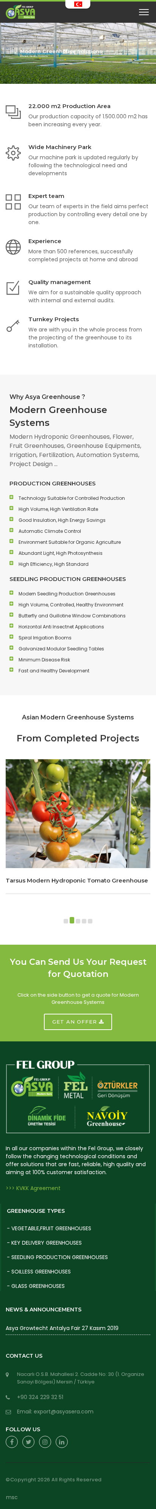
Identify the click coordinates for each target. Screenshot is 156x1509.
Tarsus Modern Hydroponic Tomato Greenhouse (77, 880)
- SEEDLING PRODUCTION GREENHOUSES (57, 1257)
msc (12, 1497)
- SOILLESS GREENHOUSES (39, 1271)
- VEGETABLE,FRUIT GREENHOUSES (49, 1228)
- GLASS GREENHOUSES (36, 1286)
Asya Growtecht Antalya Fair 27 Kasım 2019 (62, 1328)
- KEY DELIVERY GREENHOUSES (44, 1243)
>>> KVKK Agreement (33, 1188)
